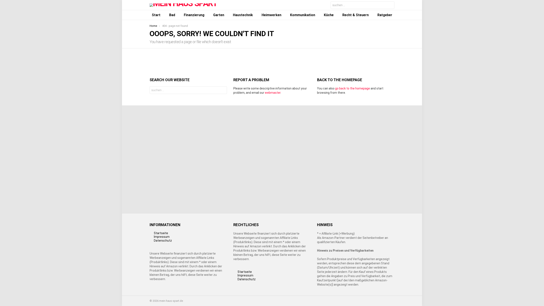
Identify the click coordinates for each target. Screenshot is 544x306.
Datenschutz (163, 240)
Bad (172, 15)
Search (390, 5)
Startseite (161, 233)
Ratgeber (384, 15)
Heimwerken (271, 15)
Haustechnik (243, 15)
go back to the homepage (352, 88)
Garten (218, 15)
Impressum (162, 236)
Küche (329, 15)
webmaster (272, 92)
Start (156, 15)
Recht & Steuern (355, 15)
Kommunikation (302, 15)
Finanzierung (194, 15)
